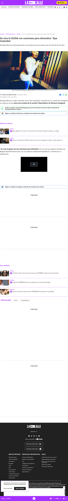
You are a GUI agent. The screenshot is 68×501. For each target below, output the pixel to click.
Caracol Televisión (13, 459)
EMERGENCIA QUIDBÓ (27, 7)
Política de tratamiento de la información (48, 462)
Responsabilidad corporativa (48, 459)
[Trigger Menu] (2, 2)
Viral (16, 300)
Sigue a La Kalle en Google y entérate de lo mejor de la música (24, 187)
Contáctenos (25, 465)
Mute (51, 499)
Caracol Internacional (14, 473)
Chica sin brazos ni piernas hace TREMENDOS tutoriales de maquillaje (33, 291)
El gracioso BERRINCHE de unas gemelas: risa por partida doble (31, 282)
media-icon (34, 498)
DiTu (10, 467)
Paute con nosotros (26, 469)
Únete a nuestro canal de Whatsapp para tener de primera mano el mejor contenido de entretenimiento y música (32, 108)
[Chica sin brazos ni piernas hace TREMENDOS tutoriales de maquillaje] (4, 292)
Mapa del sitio (25, 471)
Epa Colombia (25, 300)
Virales (18, 34)
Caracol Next (12, 477)
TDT (23, 461)
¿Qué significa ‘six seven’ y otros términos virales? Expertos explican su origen (35, 131)
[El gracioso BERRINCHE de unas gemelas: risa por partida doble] (4, 283)
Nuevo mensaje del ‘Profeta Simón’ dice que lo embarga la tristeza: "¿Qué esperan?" (37, 140)
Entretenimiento (10, 34)
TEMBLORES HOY (51, 7)
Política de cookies (46, 464)
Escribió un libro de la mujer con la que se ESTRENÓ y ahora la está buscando (35, 273)
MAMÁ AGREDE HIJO (40, 7)
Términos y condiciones (47, 466)
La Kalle (2, 34)
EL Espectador (12, 469)
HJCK (10, 465)
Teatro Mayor (12, 471)
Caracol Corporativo (13, 475)
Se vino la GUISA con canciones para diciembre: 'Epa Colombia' (38, 34)
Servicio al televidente (27, 457)
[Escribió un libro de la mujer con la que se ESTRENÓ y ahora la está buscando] (4, 273)
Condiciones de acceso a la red (49, 457)
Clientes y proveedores (27, 467)
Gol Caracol (11, 461)
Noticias (12, 280)
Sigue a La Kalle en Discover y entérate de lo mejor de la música (25, 113)
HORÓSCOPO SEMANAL (14, 7)
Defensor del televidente (28, 459)
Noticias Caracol (13, 457)
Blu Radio (11, 463)
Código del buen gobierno (28, 463)
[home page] (34, 2)
